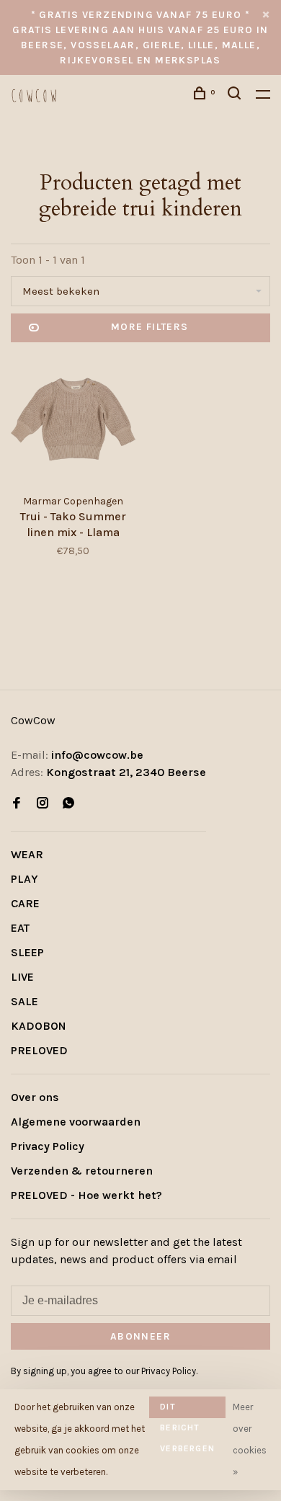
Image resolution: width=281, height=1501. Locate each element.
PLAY (24, 879)
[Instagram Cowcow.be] (42, 804)
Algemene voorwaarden (75, 1121)
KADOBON (38, 1026)
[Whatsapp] (68, 804)
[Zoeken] (236, 95)
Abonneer (140, 1336)
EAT (20, 928)
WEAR (27, 854)
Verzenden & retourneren (82, 1170)
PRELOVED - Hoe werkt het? (86, 1195)
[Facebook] (16, 804)
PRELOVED (39, 1050)
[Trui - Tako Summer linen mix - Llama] (73, 421)
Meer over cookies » (250, 1439)
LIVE (22, 977)
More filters (150, 327)
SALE (24, 1001)
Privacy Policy (47, 1146)
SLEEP (27, 952)
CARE (25, 903)
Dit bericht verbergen (187, 1410)
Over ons (35, 1097)
